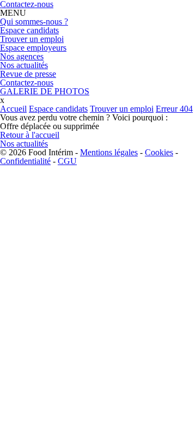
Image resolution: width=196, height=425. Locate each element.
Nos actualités (24, 65)
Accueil (13, 108)
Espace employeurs (33, 47)
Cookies (159, 152)
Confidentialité (25, 161)
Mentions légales (109, 152)
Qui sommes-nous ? (34, 21)
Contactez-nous (26, 82)
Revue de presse (28, 73)
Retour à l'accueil (29, 134)
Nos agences (22, 56)
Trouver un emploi (32, 39)
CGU (67, 161)
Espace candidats (29, 30)
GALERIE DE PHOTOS (44, 91)
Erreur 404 (174, 108)
